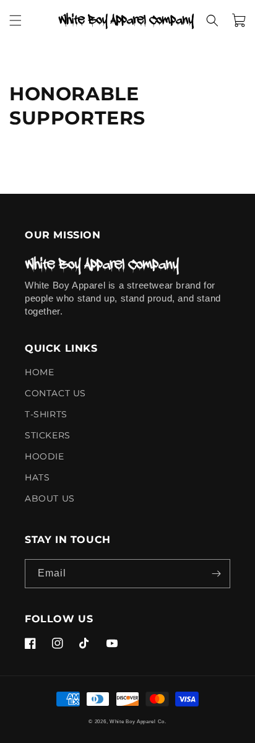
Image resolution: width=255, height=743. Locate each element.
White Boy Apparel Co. (138, 721)
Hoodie (44, 456)
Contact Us (55, 393)
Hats (37, 477)
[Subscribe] (216, 573)
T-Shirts (46, 414)
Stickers (48, 435)
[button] (15, 20)
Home (39, 373)
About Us (50, 498)
